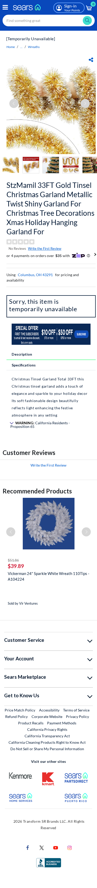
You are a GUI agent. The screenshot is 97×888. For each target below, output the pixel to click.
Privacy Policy (77, 716)
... (21, 47)
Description (22, 354)
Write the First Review (44, 248)
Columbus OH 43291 (35, 275)
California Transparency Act (47, 736)
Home (10, 47)
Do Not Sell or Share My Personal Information (47, 749)
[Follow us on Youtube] (55, 847)
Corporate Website (47, 716)
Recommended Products (37, 491)
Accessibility (49, 710)
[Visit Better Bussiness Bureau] (48, 862)
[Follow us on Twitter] (41, 847)
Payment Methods (61, 723)
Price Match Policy (20, 710)
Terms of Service (76, 710)
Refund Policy (16, 716)
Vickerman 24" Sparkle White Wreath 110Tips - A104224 (48, 576)
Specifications (24, 365)
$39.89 (16, 566)
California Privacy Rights (47, 729)
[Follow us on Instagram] (69, 847)
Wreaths (34, 47)
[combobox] (49, 20)
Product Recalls (30, 723)
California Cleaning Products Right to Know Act (47, 742)
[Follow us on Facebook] (28, 847)
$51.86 (13, 560)
